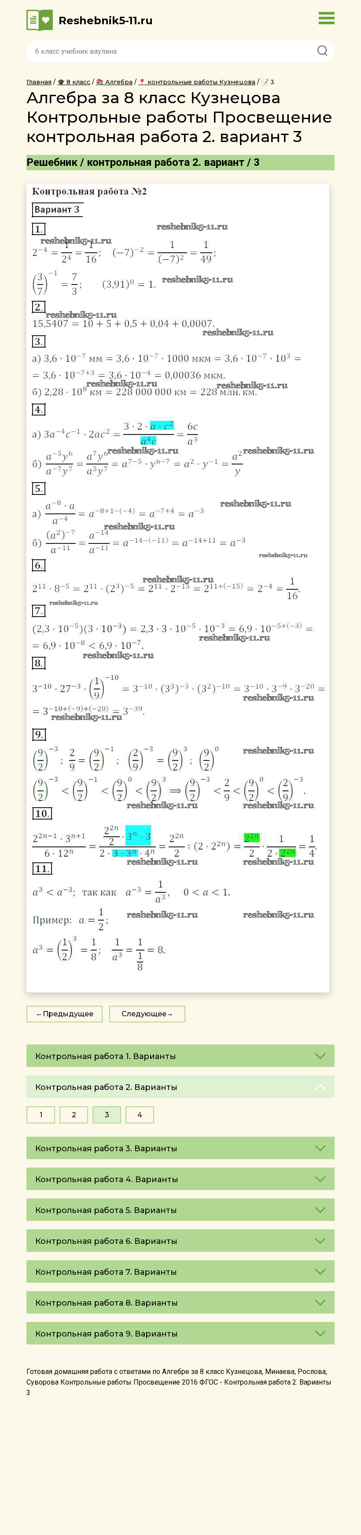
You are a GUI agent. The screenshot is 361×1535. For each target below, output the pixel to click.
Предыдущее (68, 1014)
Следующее (144, 1014)
